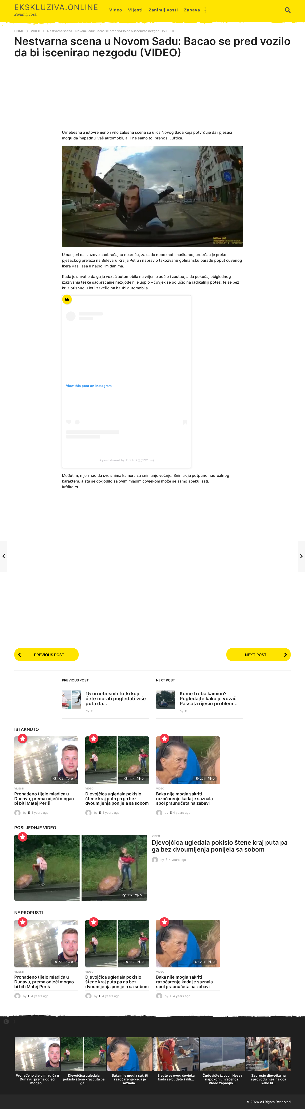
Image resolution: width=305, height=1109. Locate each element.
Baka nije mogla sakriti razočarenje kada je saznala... (130, 1079)
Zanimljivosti (163, 10)
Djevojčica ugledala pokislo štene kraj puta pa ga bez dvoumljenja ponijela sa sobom (117, 798)
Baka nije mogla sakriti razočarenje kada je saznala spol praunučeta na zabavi (184, 798)
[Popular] (22, 738)
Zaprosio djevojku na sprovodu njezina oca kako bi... (268, 1079)
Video (115, 10)
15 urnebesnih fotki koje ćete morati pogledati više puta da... (116, 699)
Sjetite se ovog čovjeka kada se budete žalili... (176, 1077)
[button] (205, 10)
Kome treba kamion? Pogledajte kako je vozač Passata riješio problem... (209, 699)
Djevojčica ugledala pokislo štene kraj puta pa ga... (84, 1079)
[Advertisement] (152, 98)
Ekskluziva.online (56, 7)
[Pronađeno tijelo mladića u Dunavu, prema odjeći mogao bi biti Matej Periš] (46, 760)
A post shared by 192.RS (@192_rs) (126, 460)
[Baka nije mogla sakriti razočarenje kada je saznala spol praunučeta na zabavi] (188, 760)
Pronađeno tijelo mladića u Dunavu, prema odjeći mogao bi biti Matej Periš (44, 798)
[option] (37, 1062)
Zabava (192, 10)
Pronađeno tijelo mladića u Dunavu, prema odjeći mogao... (37, 1079)
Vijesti (135, 10)
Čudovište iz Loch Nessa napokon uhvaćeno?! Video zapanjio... (222, 1079)
